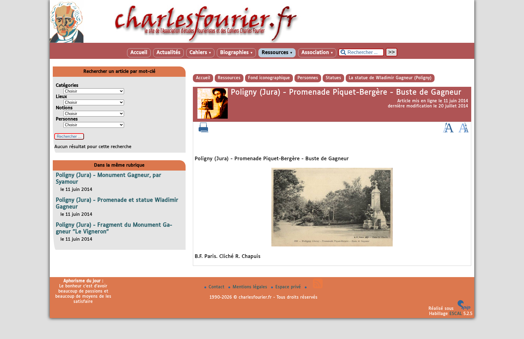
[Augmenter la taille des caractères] (448, 131)
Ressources (277, 52)
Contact (217, 287)
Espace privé (288, 287)
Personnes (307, 78)
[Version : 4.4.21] (464, 309)
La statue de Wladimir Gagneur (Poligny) (390, 78)
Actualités (168, 52)
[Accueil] (262, 41)
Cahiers (200, 52)
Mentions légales (251, 287)
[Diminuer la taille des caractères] (463, 131)
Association (317, 52)
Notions (64, 108)
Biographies (236, 52)
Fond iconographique (269, 78)
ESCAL (455, 314)
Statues (333, 78)
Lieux (61, 96)
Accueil (138, 52)
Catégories (67, 85)
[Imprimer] (203, 131)
